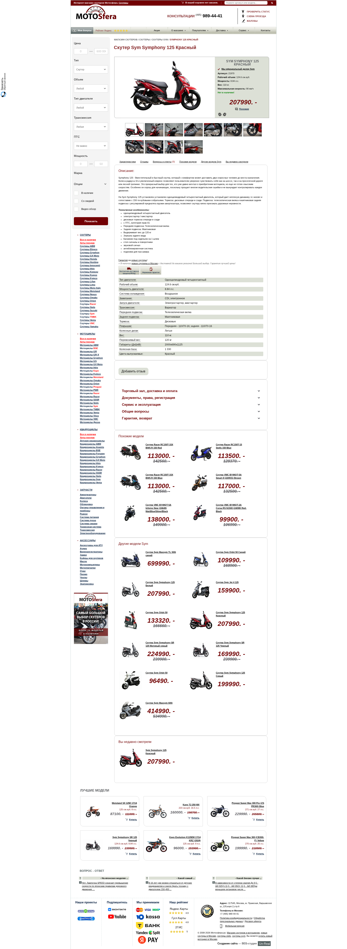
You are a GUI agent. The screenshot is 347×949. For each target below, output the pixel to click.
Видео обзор (88, 209)
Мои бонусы (84, 30)
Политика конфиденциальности (236, 918)
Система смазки (88, 523)
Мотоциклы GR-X (89, 354)
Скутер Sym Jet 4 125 (227, 582)
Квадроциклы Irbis (90, 463)
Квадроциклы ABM (90, 444)
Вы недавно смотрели (237, 161)
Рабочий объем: (128, 284)
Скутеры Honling (89, 262)
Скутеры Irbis (87, 268)
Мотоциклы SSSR (89, 399)
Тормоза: (124, 321)
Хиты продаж (87, 243)
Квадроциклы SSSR (91, 473)
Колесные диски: (129, 330)
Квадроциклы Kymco (91, 466)
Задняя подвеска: (129, 316)
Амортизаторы (88, 494)
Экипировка (87, 584)
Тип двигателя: (127, 279)
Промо (83, 574)
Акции (157, 30)
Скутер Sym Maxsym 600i (159, 703)
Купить (133, 819)
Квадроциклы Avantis (92, 447)
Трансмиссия (87, 530)
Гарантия (123, 260)
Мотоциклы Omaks (90, 380)
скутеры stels (224, 936)
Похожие (244, 109)
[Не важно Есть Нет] (91, 146)
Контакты (265, 30)
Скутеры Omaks (88, 297)
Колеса (84, 501)
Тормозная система (90, 527)
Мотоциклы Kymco (90, 374)
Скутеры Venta (88, 320)
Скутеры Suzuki (88, 310)
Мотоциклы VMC (89, 419)
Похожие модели (188, 161)
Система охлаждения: (132, 293)
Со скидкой (87, 201)
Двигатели (86, 498)
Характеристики (127, 161)
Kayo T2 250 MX (191, 804)
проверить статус (258, 11)
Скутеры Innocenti (90, 265)
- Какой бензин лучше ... (248, 878)
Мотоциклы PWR (89, 390)
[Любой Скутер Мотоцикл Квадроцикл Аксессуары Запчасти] (91, 69)
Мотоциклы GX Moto (91, 364)
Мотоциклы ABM (89, 345)
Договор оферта (253, 921)
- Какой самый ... (186, 878)
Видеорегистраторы (91, 552)
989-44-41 (209, 15)
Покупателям (200, 30)
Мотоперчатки (88, 568)
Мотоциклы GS (88, 361)
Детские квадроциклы (92, 441)
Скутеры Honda (88, 259)
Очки (83, 571)
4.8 (187, 922)
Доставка (222, 30)
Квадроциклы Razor (91, 469)
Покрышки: (125, 326)
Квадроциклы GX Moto (92, 460)
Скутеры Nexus (88, 294)
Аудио (83, 548)
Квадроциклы (89, 429)
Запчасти (86, 490)
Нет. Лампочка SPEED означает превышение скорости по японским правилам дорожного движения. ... (105, 886)
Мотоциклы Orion (89, 383)
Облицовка (86, 504)
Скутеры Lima (87, 284)
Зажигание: (125, 298)
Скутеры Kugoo (88, 275)
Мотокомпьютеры (90, 564)
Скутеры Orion (88, 301)
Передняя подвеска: (131, 312)
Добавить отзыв (133, 371)
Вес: (121, 335)
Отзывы (144, 161)
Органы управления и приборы (92, 509)
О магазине (178, 30)
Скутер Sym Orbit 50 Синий (231, 552)
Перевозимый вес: (130, 339)
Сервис (244, 30)
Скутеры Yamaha (89, 326)
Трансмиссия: (127, 307)
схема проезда (256, 16)
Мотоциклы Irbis (89, 367)
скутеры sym (238, 936)
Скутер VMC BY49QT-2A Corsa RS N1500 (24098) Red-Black (231, 508)
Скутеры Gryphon (89, 252)
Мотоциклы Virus (89, 416)
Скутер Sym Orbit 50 (156, 612)
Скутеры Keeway (89, 272)
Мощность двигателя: (131, 289)
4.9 (187, 913)
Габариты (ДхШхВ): (130, 344)
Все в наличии (88, 239)
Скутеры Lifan (87, 281)
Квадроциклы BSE (90, 450)
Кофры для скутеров (91, 558)
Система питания (89, 517)
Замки (83, 555)
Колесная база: (128, 349)
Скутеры (123, 3)
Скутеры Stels (87, 307)
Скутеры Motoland (90, 291)
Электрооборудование (92, 533)
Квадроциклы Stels (90, 476)
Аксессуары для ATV (91, 545)
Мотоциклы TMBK (90, 409)
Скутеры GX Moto (89, 256)
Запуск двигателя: (129, 302)
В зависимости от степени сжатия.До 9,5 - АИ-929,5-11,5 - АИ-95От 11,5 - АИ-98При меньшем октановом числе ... (236, 886)
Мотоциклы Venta (89, 412)
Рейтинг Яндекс (104, 30)
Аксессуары (88, 540)
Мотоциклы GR (88, 351)
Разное (84, 514)
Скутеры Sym (160, 39)
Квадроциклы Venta (91, 482)
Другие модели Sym (211, 161)
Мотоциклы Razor (90, 396)
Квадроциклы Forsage (92, 453)
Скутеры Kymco (88, 278)
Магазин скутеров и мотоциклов (243, 933)
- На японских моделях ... (114, 878)
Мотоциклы (87, 334)
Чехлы (83, 577)
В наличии (87, 193)
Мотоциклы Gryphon (91, 358)
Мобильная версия (234, 926)
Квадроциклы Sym (90, 479)
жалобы (252, 21)
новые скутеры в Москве (145, 263)
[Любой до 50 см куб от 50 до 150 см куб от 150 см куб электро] (91, 88)
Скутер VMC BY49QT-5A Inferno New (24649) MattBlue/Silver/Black (158, 508)
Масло (83, 561)
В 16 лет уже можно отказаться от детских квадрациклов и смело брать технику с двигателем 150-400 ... (170, 886)
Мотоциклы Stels (89, 403)
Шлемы (84, 580)
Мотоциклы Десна (90, 422)
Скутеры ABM (87, 246)
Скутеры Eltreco (88, 249)
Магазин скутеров (125, 39)
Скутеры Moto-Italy (90, 288)
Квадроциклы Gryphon (92, 457)
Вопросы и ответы (162, 161)
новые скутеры (139, 260)
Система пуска (88, 520)
